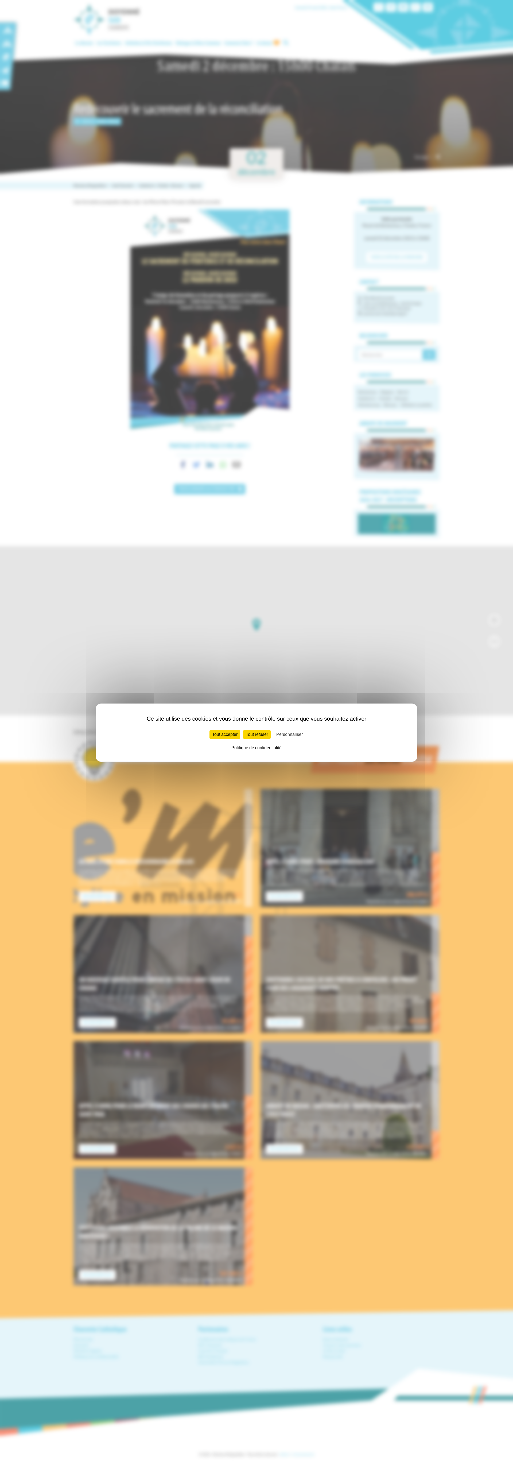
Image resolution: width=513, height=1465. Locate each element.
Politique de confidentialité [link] (256, 747)
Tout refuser (257, 734)
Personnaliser (289, 734)
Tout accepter (225, 734)
